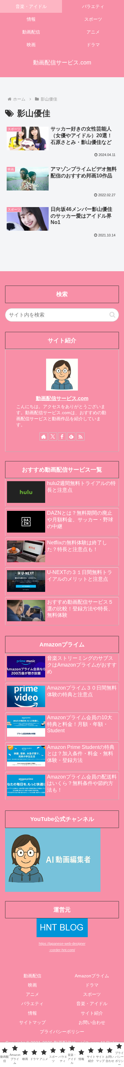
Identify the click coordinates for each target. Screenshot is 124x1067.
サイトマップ (32, 1022)
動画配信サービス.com (62, 398)
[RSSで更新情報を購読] (80, 436)
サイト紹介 (92, 1013)
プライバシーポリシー (62, 1031)
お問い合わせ (92, 1022)
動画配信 (32, 975)
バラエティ (32, 1003)
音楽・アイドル (91, 1003)
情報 (32, 1013)
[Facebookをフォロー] (62, 436)
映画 (32, 985)
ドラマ (92, 985)
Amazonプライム (92, 975)
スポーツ (92, 994)
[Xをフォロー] (53, 436)
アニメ (32, 994)
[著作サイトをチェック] (43, 436)
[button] (112, 314)
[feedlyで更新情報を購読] (71, 436)
